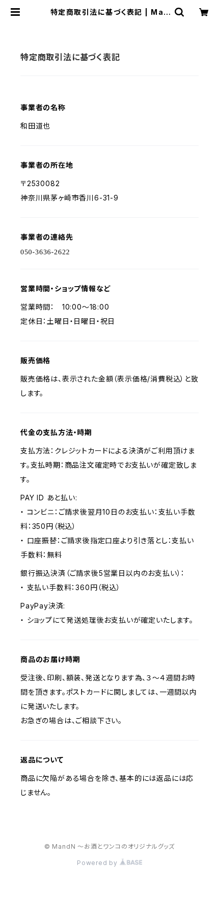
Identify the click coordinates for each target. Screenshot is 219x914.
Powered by (98, 863)
